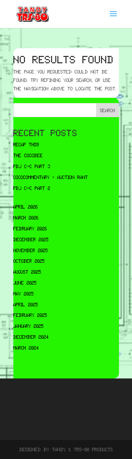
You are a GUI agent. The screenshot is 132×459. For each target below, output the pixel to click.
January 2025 (28, 326)
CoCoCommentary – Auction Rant (50, 177)
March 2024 (26, 347)
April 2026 (25, 206)
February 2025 (30, 315)
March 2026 (26, 217)
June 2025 (25, 282)
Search (107, 110)
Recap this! (26, 144)
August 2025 (27, 271)
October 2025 (29, 260)
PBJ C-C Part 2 (31, 188)
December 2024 (31, 336)
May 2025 (23, 293)
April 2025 (25, 304)
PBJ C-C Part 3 (31, 166)
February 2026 (30, 228)
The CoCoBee (28, 155)
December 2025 (31, 239)
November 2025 (30, 250)
